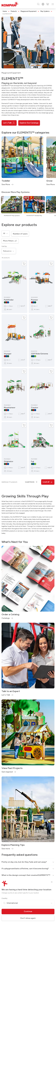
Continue (28, 911)
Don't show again (28, 918)
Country (4, 898)
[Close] (51, 882)
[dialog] (28, 544)
